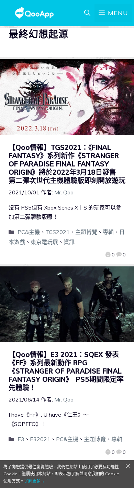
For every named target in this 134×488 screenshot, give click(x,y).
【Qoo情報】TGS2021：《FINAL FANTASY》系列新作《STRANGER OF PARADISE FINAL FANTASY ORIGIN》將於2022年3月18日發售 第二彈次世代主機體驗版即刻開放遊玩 (67, 164)
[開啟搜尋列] (87, 13)
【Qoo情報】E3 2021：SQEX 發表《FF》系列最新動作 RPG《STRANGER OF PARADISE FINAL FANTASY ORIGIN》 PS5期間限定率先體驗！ (66, 371)
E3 (21, 439)
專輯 (108, 231)
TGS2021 (57, 231)
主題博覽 (86, 231)
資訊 (69, 241)
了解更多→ (34, 481)
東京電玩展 (44, 241)
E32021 (40, 439)
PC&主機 (29, 231)
